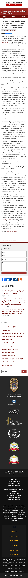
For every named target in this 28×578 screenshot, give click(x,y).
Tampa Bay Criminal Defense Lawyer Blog (14, 12)
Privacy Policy (14, 536)
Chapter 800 (5, 42)
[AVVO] (16, 279)
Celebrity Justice (7, 352)
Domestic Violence (8, 355)
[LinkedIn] (8, 279)
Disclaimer (14, 541)
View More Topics (6, 365)
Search (24, 371)
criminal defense (6, 219)
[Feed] (20, 279)
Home (4, 16)
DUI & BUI (5, 330)
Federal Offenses (7, 362)
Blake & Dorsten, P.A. (19, 571)
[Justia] (12, 279)
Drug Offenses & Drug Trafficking (12, 333)
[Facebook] (3, 279)
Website (14, 531)
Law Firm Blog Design (13, 575)
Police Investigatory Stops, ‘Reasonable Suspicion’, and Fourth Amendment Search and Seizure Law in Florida (13, 311)
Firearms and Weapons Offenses (12, 358)
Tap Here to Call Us (14, 4)
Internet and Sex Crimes (11, 231)
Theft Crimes (6, 346)
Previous (4, 240)
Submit (14, 273)
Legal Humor (6, 339)
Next (15, 240)
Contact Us (14, 545)
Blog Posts (14, 554)
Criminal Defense (7, 343)
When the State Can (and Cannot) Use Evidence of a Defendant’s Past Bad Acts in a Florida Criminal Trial (13, 292)
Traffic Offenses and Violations (11, 336)
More (23, 16)
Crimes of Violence (8, 327)
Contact (14, 16)
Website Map (14, 550)
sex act (17, 83)
